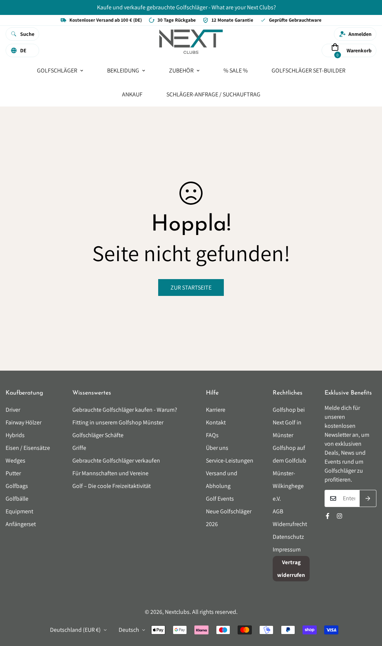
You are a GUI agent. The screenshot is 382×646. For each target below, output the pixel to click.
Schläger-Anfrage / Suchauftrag (213, 94)
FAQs (212, 435)
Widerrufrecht (290, 524)
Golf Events (220, 499)
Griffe (79, 448)
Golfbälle (17, 499)
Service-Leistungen (229, 460)
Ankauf (132, 94)
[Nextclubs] (191, 42)
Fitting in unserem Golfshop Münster (117, 422)
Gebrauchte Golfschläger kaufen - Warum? (124, 410)
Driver (13, 410)
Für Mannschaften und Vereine (110, 473)
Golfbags (17, 486)
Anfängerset (21, 524)
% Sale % (235, 70)
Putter (13, 473)
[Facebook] (328, 516)
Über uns (217, 448)
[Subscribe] (368, 498)
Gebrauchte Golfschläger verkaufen (116, 460)
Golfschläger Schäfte (97, 435)
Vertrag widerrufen (291, 568)
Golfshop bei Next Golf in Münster (289, 422)
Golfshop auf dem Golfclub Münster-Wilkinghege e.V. (289, 473)
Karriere (215, 410)
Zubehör (181, 70)
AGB (278, 511)
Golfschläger (57, 70)
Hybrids (15, 435)
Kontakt (216, 422)
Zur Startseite (191, 287)
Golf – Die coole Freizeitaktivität (111, 486)
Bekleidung (123, 70)
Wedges (15, 460)
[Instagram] (339, 516)
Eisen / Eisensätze (28, 448)
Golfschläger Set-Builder (308, 70)
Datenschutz (288, 537)
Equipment (19, 511)
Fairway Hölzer (23, 422)
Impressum (287, 549)
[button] (335, 50)
